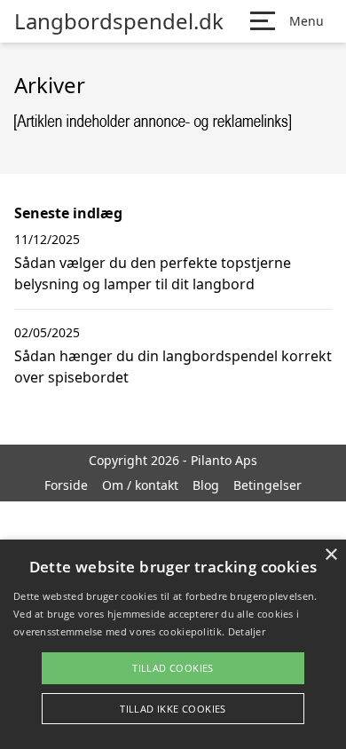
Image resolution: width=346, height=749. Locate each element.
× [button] (330, 555)
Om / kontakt (140, 485)
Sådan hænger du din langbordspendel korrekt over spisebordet (173, 366)
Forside (66, 485)
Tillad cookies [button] (173, 667)
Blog (206, 485)
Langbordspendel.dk (119, 21)
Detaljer (246, 631)
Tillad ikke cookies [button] (173, 708)
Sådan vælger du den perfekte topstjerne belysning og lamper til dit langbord (152, 273)
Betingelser (267, 485)
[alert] (173, 644)
